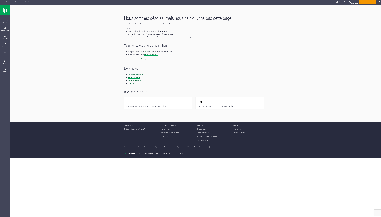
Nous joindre (132, 83)
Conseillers (28, 2)
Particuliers (5, 2)
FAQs (146, 52)
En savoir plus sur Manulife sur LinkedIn (205, 147)
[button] (341, 2)
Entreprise (17, 2)
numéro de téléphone (142, 59)
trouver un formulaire (151, 54)
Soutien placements (134, 80)
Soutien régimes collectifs (136, 75)
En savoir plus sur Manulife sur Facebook (210, 147)
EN (379, 2)
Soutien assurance (134, 77)
